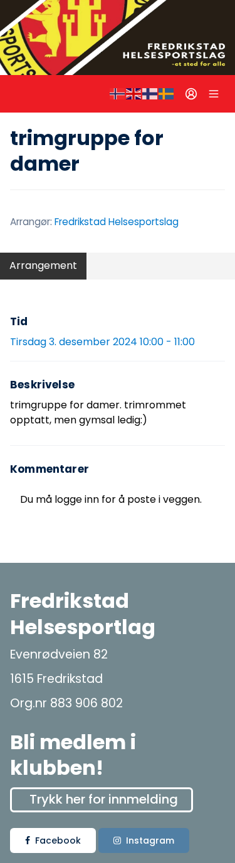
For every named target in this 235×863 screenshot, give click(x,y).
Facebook (58, 840)
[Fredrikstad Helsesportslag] (117, 37)
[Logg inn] (191, 94)
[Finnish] (150, 93)
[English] (134, 93)
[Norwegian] (118, 93)
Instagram (150, 840)
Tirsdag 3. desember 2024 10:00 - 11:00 (102, 342)
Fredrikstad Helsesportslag (117, 221)
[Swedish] (167, 93)
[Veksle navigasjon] (213, 94)
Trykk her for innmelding (103, 799)
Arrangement (43, 265)
